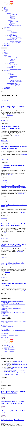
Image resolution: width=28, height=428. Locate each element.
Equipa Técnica (14, 21)
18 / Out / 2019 (4, 141)
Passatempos (7, 27)
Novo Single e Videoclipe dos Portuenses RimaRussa (14, 370)
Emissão (9, 13)
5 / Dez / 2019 (4, 100)
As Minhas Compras (12, 35)
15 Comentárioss (5, 302)
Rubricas (12, 17)
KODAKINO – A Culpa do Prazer (9, 335)
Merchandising (13, 32)
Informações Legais (11, 39)
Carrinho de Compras (15, 37)
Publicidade (10, 24)
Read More (10, 115)
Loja (5, 28)
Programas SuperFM (9, 347)
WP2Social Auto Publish (8, 426)
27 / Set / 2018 (4, 199)
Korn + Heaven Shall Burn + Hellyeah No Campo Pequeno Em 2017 (14, 392)
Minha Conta (7, 44)
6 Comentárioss (4, 306)
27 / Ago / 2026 (4, 325)
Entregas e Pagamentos (15, 41)
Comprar (3, 397)
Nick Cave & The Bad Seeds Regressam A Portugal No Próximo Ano (14, 147)
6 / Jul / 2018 (4, 218)
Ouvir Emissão (13, 14)
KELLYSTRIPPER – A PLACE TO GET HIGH (13, 331)
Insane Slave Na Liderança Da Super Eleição (12, 301)
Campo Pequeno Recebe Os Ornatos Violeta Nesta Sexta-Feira (12, 107)
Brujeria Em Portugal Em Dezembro (12, 420)
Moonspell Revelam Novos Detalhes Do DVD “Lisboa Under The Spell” (13, 224)
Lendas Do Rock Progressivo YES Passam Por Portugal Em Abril (11, 127)
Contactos (12, 23)
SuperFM (9, 20)
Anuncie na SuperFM (15, 25)
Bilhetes (12, 31)
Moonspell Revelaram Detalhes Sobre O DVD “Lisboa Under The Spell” (13, 245)
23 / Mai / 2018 (4, 277)
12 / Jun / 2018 (4, 238)
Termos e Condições (15, 42)
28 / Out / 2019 (4, 120)
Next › (4, 295)
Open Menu (3, 48)
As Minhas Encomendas (16, 38)
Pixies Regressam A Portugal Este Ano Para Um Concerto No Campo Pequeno (13, 186)
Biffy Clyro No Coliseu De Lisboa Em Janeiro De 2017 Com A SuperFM (13, 402)
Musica (12, 34)
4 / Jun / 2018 (4, 257)
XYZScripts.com (21, 426)
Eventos (6, 10)
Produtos (9, 30)
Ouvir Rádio (7, 45)
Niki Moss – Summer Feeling (8, 326)
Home (5, 7)
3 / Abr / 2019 (4, 180)
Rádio (5, 11)
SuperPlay (12, 18)
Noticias (6, 9)
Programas (12, 16)
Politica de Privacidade (9, 349)
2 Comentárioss (4, 311)
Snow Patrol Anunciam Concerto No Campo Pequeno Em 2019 (12, 264)
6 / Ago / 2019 (4, 159)
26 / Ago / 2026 (4, 329)
